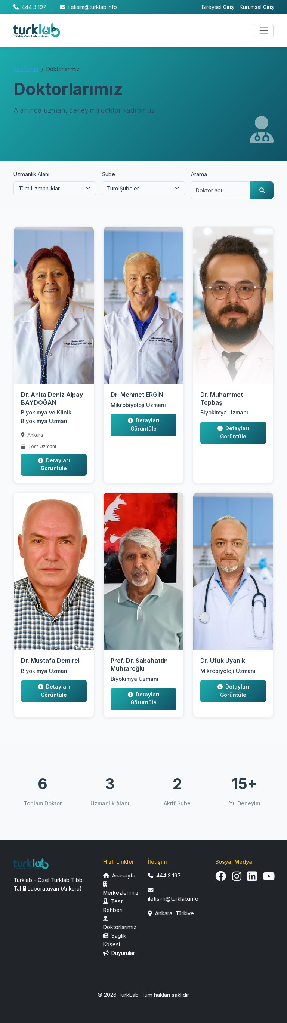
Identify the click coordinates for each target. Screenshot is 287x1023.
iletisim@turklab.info (92, 7)
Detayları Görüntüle (55, 464)
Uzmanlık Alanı (31, 174)
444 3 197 (34, 7)
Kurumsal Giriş (257, 7)
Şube (108, 174)
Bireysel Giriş (218, 7)
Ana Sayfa (25, 69)
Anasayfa (123, 875)
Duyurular (122, 953)
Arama (199, 174)
